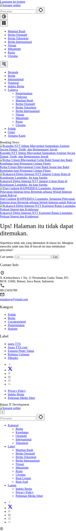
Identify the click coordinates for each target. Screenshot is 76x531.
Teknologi (22, 443)
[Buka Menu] (4, 23)
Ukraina (13, 56)
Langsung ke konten (12, 1)
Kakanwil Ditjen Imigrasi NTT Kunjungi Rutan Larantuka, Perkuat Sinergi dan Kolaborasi (36, 214)
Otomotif (21, 436)
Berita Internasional (20, 41)
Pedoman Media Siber (21, 398)
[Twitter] (10, 370)
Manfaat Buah (16, 31)
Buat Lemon (23, 478)
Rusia (11, 52)
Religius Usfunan (18, 354)
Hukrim (12, 328)
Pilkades (13, 358)
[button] (41, 10)
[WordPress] (9, 377)
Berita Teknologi (18, 38)
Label (11, 446)
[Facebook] (9, 364)
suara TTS (14, 343)
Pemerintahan (16, 325)
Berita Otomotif (17, 34)
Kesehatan (22, 432)
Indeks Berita (16, 394)
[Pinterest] (9, 373)
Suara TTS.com (17, 347)
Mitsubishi (14, 49)
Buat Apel (22, 481)
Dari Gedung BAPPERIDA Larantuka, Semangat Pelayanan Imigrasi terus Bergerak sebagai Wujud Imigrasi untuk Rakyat (38, 200)
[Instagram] (9, 380)
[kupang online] (10, 5)
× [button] (2, 411)
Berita (11, 318)
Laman (12, 485)
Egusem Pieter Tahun (21, 350)
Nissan (12, 45)
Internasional (23, 439)
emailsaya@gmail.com (14, 299)
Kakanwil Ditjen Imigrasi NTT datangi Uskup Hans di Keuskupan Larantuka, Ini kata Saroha (33, 182)
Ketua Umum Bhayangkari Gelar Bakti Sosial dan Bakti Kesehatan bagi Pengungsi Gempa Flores (34, 168)
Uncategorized (17, 321)
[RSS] (9, 384)
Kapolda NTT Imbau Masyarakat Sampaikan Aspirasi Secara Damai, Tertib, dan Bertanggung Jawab (37, 154)
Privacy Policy (17, 390)
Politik (12, 314)
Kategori (13, 425)
